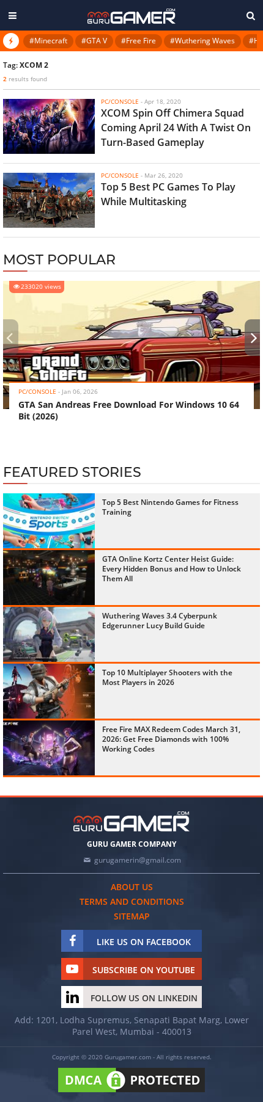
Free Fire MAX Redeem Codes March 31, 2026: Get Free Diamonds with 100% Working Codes (171, 739)
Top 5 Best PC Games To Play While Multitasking (168, 194)
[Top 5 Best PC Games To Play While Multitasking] (49, 200)
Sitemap (132, 916)
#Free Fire (138, 40)
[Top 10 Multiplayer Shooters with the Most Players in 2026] (49, 691)
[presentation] (9, 337)
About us (132, 887)
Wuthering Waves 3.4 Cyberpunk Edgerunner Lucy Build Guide (159, 621)
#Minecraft (48, 40)
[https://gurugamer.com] (131, 821)
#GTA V (94, 40)
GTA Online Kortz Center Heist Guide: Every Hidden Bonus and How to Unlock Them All (171, 569)
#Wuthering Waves (202, 40)
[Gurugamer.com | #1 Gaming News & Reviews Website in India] (131, 16)
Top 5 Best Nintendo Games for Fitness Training (170, 507)
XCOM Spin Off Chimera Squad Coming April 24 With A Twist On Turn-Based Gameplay (176, 127)
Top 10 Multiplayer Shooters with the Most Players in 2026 (167, 677)
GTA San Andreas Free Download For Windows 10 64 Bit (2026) (128, 410)
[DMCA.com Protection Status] (131, 1093)
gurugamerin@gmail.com (137, 860)
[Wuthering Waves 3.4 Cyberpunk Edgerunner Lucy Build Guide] (49, 634)
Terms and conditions (132, 901)
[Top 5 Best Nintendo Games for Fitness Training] (49, 520)
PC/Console (37, 391)
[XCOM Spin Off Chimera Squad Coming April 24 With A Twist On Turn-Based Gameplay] (49, 126)
